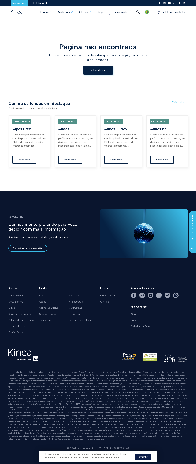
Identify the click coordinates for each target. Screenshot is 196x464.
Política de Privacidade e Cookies (105, 457)
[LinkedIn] (174, 3)
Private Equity (76, 313)
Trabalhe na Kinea (140, 326)
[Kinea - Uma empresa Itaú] (23, 360)
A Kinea (83, 12)
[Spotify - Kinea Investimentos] (176, 297)
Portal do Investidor (172, 12)
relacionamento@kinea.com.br (91, 439)
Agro (41, 295)
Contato (135, 314)
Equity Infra (45, 320)
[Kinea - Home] (16, 12)
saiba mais (24, 159)
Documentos (15, 301)
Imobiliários (75, 295)
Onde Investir (107, 295)
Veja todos (178, 102)
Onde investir (120, 12)
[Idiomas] (147, 12)
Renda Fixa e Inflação (80, 320)
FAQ (133, 320)
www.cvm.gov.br (135, 375)
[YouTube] (169, 3)
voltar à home (98, 70)
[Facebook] (159, 3)
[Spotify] (184, 3)
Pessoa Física (19, 3)
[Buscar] (138, 12)
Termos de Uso (16, 326)
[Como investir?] (129, 358)
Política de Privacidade (21, 320)
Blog (100, 12)
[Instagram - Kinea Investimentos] (142, 297)
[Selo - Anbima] (150, 358)
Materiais (64, 12)
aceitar (143, 456)
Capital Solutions (48, 307)
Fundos (44, 12)
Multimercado (76, 307)
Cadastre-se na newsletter (27, 248)
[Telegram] (179, 3)
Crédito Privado (48, 313)
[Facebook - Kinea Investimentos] (134, 297)
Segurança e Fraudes (20, 313)
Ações (42, 301)
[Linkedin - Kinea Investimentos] (159, 297)
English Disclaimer (18, 332)
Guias (11, 307)
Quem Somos (15, 295)
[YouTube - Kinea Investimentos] (151, 297)
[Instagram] (164, 3)
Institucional (40, 3)
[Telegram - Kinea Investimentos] (168, 297)
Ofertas (104, 301)
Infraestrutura (76, 301)
